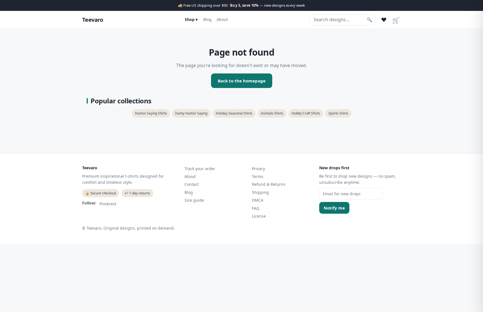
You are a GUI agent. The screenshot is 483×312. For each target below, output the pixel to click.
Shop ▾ (191, 19)
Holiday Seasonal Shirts (234, 113)
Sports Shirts (338, 113)
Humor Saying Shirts (151, 113)
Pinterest (108, 203)
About (222, 19)
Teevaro (92, 19)
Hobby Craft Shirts (306, 113)
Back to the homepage (242, 81)
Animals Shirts (272, 113)
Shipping (260, 192)
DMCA (257, 200)
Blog (207, 19)
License (259, 216)
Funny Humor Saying (191, 113)
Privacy (258, 168)
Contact (191, 184)
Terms (257, 176)
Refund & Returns (268, 184)
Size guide (194, 200)
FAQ (255, 208)
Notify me (334, 208)
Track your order (199, 168)
